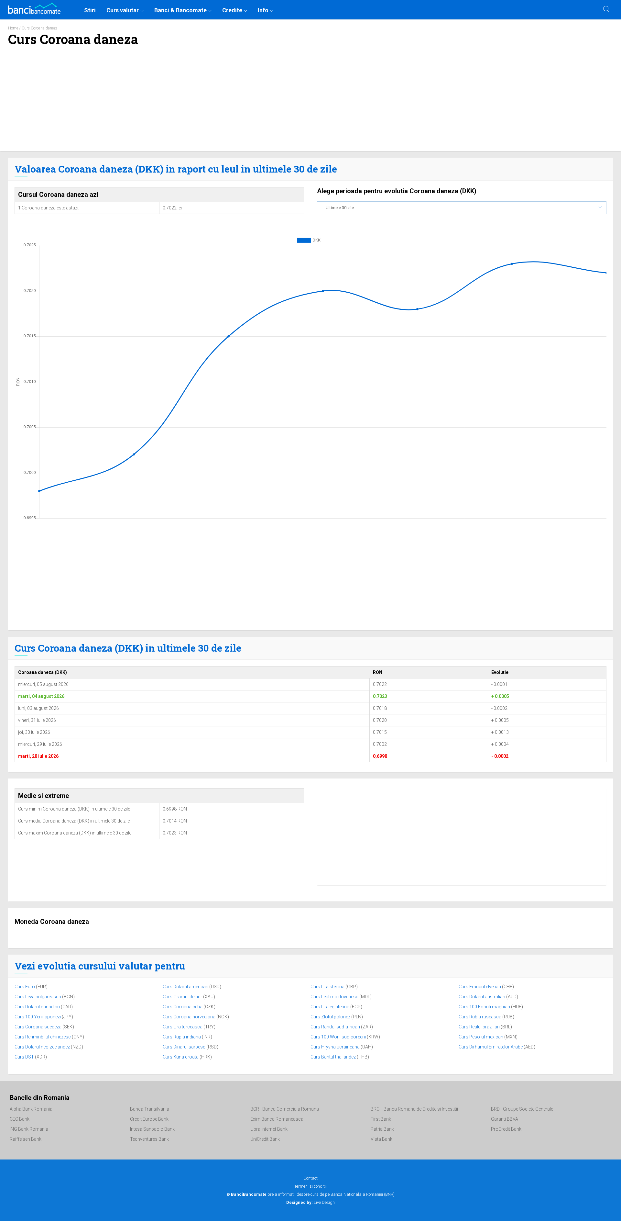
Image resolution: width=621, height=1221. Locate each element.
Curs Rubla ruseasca (480, 1016)
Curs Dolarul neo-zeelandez (43, 1046)
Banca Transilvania (149, 1109)
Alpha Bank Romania (31, 1109)
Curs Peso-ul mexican (481, 1036)
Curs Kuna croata (181, 1056)
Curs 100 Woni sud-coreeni (338, 1036)
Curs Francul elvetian (480, 986)
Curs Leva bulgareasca (38, 996)
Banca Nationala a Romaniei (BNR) (363, 1194)
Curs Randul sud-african (335, 1026)
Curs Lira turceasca (183, 1026)
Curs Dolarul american (186, 986)
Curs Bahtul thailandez (333, 1056)
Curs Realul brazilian (480, 1026)
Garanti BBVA (504, 1119)
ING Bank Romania (29, 1129)
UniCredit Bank (265, 1139)
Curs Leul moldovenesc (334, 996)
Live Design (310, 1202)
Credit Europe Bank (149, 1119)
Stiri (90, 10)
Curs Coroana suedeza (38, 1026)
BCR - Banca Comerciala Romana (284, 1109)
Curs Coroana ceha (183, 1006)
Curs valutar (122, 10)
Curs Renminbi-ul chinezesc (43, 1036)
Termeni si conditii (310, 1186)
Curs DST (25, 1056)
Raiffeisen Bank (25, 1139)
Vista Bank (381, 1139)
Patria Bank (382, 1129)
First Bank (381, 1119)
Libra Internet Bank (269, 1129)
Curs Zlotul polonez (330, 1016)
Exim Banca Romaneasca (276, 1119)
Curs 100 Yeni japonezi (38, 1016)
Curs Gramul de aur (183, 996)
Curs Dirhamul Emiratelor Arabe (491, 1046)
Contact (310, 1178)
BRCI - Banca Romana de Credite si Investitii (414, 1109)
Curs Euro (25, 986)
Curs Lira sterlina (327, 986)
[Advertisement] (310, 102)
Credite (232, 10)
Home (13, 28)
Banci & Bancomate (180, 10)
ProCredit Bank (506, 1129)
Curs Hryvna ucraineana (335, 1046)
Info (263, 10)
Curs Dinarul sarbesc (184, 1046)
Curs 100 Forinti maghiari (485, 1006)
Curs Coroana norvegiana (189, 1016)
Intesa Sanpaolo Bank (152, 1129)
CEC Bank (19, 1119)
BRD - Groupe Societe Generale (522, 1109)
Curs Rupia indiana (182, 1036)
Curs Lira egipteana (330, 1006)
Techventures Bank (149, 1139)
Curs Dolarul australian (482, 996)
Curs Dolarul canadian (38, 1006)
